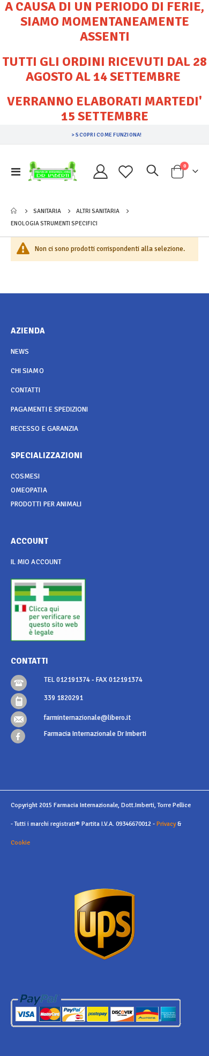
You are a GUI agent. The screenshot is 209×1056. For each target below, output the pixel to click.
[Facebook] (18, 736)
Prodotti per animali (46, 504)
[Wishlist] (126, 171)
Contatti (26, 390)
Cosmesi (25, 476)
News (20, 351)
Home (14, 210)
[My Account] (100, 171)
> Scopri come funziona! (106, 134)
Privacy (166, 823)
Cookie (20, 842)
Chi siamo (27, 371)
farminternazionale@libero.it (87, 717)
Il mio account (36, 562)
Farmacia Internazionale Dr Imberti (95, 734)
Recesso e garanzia (44, 428)
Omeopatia (29, 490)
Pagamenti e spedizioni (49, 409)
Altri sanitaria (98, 211)
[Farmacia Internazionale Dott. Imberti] (52, 171)
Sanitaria (47, 211)
